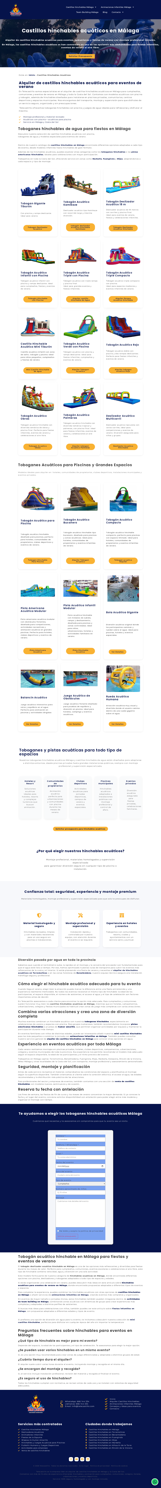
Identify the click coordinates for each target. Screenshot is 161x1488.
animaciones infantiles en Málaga (70, 1295)
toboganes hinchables (113, 152)
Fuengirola (109, 159)
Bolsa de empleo (80, 1483)
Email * (59, 1154)
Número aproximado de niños (71, 1189)
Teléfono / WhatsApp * (67, 1145)
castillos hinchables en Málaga (68, 145)
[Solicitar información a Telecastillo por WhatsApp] (154, 1481)
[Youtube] (76, 1459)
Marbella (97, 159)
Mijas (120, 159)
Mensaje (60, 1198)
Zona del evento (64, 1171)
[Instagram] (71, 1459)
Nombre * (60, 1136)
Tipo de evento (63, 1180)
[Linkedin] (88, 1459)
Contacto (116, 12)
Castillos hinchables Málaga (80, 7)
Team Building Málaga (87, 12)
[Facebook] (82, 1459)
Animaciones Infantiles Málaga (116, 7)
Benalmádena (84, 973)
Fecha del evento (65, 1162)
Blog (105, 12)
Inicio (32, 75)
